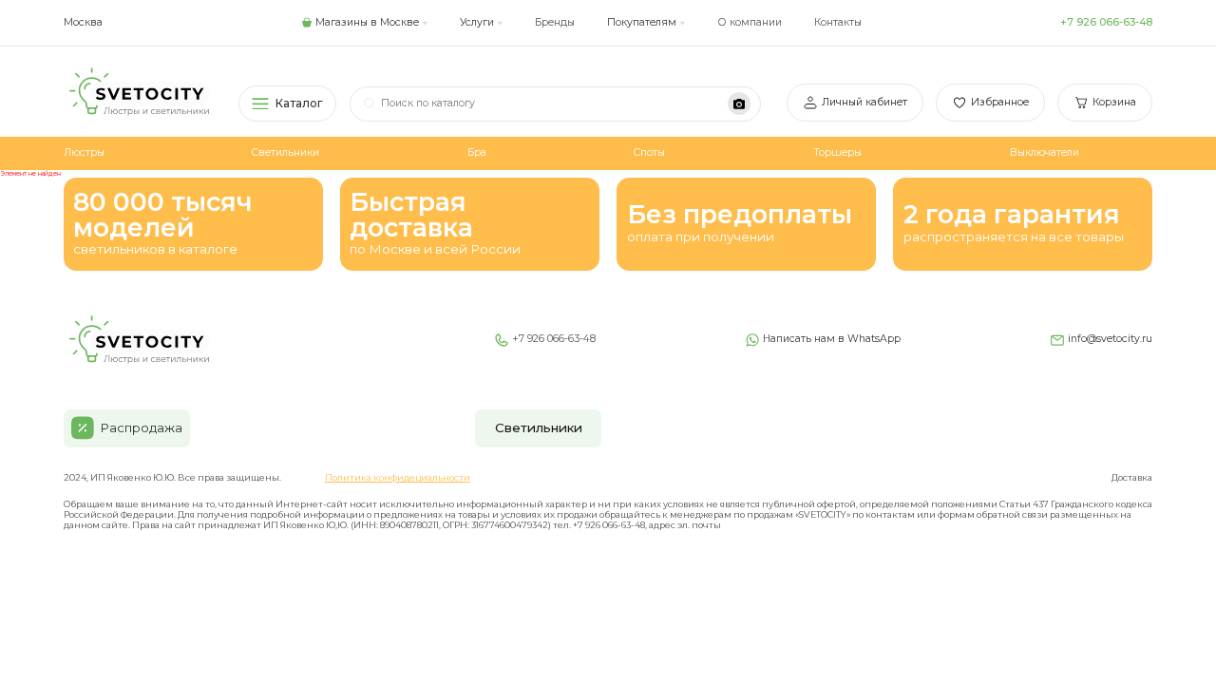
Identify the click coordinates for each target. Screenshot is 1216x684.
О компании (750, 22)
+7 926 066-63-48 (1106, 22)
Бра (476, 152)
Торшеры (837, 152)
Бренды (555, 22)
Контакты (838, 22)
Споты (649, 152)
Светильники (285, 152)
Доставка (1132, 477)
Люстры (84, 152)
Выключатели (1044, 152)
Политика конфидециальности (397, 477)
